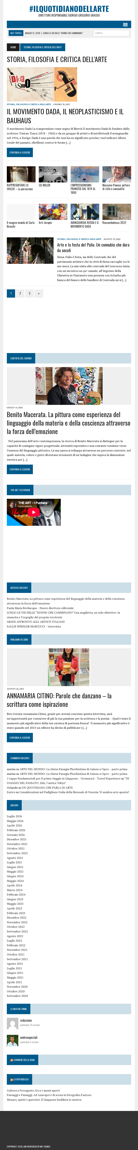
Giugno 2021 (15, 973)
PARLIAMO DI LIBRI (19, 639)
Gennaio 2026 (16, 835)
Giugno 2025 (15, 867)
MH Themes (45, 1146)
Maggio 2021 (15, 977)
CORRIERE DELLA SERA (24, 1060)
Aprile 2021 (14, 982)
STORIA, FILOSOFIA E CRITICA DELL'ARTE (29, 104)
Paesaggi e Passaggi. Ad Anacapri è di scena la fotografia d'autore (49, 1095)
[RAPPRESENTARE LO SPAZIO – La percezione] (21, 180)
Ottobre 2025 (16, 848)
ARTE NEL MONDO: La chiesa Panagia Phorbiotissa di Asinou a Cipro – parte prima (73, 769)
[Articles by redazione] (12, 1027)
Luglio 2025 (14, 862)
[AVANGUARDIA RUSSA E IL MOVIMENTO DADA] (85, 217)
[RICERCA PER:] (111, 32)
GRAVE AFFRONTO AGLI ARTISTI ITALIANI (36, 622)
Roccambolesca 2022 (114, 222)
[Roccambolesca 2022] (116, 217)
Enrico (11, 792)
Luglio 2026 (14, 816)
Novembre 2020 (17, 987)
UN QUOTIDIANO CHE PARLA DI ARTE (47, 788)
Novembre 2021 (17, 950)
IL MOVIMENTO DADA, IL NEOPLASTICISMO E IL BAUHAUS (65, 115)
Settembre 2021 (17, 959)
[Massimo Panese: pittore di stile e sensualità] (116, 180)
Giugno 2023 (15, 899)
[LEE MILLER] (53, 180)
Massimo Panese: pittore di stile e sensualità (116, 187)
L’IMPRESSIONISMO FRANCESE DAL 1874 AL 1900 (83, 189)
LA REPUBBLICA (21, 1079)
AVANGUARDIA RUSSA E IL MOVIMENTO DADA (85, 224)
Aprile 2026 (14, 825)
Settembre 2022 (17, 931)
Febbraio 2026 (16, 830)
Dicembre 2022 (16, 917)
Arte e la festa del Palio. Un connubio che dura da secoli (93, 247)
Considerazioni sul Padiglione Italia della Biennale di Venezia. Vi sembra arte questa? (74, 792)
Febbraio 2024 (16, 894)
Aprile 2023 (14, 908)
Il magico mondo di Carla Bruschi (20, 224)
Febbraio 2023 (16, 913)
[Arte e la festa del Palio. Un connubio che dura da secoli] (30, 261)
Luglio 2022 (14, 941)
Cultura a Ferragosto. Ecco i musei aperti (33, 1090)
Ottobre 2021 (16, 954)
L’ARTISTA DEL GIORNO (21, 358)
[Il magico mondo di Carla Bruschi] (21, 217)
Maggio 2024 (15, 881)
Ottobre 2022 (16, 927)
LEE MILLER (44, 185)
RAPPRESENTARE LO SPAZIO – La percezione (20, 187)
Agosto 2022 (15, 936)
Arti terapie (45, 222)
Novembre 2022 (17, 922)
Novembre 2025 (17, 844)
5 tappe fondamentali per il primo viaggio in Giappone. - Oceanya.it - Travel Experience (63, 778)
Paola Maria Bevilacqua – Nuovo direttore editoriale (40, 608)
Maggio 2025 (15, 871)
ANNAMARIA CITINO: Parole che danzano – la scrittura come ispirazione (59, 700)
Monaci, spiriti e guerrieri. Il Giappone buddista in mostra (44, 1100)
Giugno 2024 (15, 876)
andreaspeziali (28, 1037)
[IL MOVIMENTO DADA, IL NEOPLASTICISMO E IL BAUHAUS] (42, 99)
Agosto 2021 (15, 964)
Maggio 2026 (15, 821)
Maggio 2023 (15, 904)
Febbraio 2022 (16, 945)
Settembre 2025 (17, 853)
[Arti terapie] (53, 217)
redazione (26, 1020)
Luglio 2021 (14, 968)
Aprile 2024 (14, 885)
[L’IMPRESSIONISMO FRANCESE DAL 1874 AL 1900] (85, 180)
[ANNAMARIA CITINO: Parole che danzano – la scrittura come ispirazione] (69, 684)
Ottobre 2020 (16, 991)
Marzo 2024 (14, 890)
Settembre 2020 (17, 996)
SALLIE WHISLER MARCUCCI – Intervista (34, 626)
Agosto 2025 (15, 858)
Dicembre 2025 (16, 839)
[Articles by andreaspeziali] (12, 1044)
